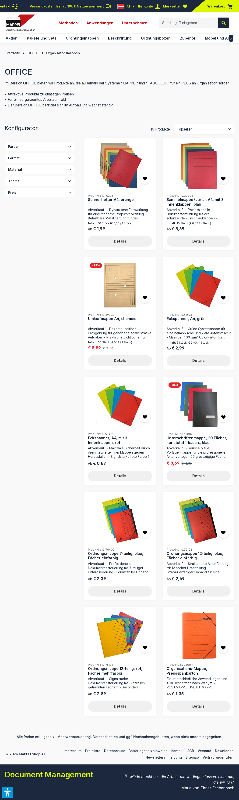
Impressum (72, 751)
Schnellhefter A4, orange (111, 199)
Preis (12, 192)
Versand (204, 751)
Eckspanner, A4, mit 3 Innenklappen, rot (107, 440)
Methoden (68, 23)
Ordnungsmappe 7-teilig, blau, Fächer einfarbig (115, 555)
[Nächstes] (231, 38)
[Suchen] (223, 23)
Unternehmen (135, 23)
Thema (14, 181)
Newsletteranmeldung (163, 757)
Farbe (13, 147)
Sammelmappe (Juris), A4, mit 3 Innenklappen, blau (195, 202)
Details (120, 241)
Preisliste (92, 751)
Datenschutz (114, 751)
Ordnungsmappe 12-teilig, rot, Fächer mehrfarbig (115, 671)
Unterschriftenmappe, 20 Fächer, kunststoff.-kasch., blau (197, 440)
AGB (190, 751)
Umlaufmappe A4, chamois (112, 318)
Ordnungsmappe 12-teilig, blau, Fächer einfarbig (195, 555)
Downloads (224, 751)
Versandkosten (105, 737)
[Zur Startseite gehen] (20, 23)
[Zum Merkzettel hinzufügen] (145, 178)
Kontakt (177, 751)
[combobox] (188, 23)
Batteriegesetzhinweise (148, 751)
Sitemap (192, 757)
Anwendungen (99, 23)
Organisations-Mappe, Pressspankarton (187, 671)
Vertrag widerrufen (218, 757)
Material (15, 169)
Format (14, 158)
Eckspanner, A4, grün (186, 318)
